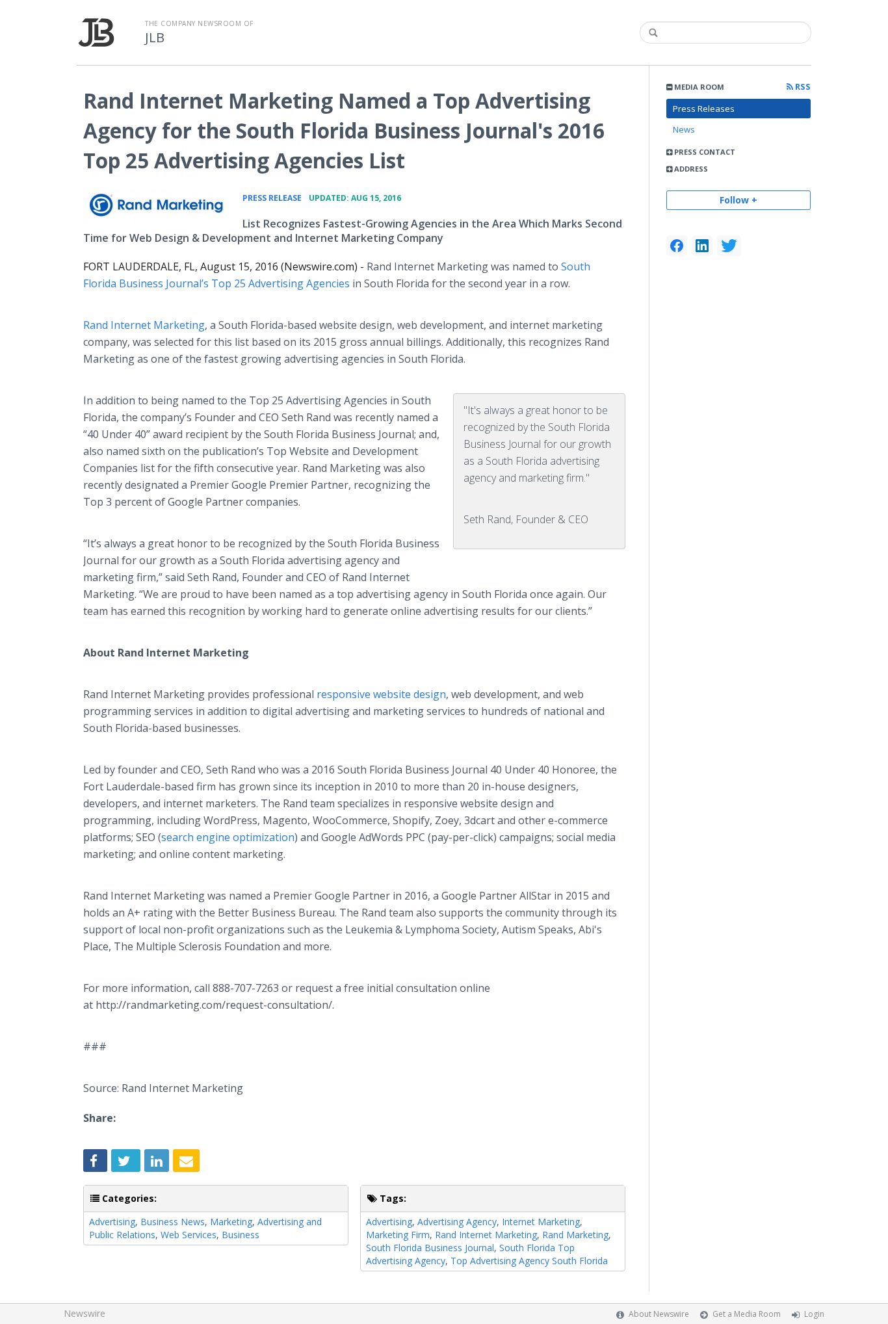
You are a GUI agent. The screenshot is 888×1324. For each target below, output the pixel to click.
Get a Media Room (746, 1313)
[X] (729, 245)
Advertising (112, 1221)
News (684, 129)
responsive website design (381, 694)
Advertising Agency (457, 1221)
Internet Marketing (541, 1221)
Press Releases (704, 108)
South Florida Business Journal (430, 1247)
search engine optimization (227, 837)
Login (814, 1313)
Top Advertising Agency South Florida (529, 1260)
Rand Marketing (575, 1234)
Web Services (188, 1234)
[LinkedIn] (702, 245)
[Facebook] (676, 245)
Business (240, 1234)
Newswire (84, 1313)
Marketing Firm (398, 1234)
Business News (172, 1221)
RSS (802, 87)
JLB (154, 37)
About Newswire (659, 1313)
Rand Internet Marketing (144, 325)
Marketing (231, 1221)
